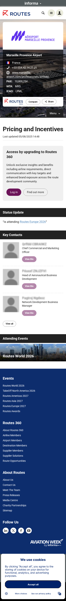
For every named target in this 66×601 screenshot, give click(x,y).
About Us (8, 479)
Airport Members (12, 440)
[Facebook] (21, 530)
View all (9, 323)
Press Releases (11, 495)
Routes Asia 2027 (13, 401)
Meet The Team (11, 490)
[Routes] (16, 13)
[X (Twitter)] (13, 530)
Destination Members (15, 445)
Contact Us (9, 484)
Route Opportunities (14, 460)
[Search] (43, 13)
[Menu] (51, 13)
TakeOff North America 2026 (19, 390)
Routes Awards (11, 411)
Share (51, 101)
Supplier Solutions (13, 455)
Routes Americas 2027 (15, 395)
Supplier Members (13, 450)
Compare (33, 102)
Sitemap (7, 510)
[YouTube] (29, 530)
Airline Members (12, 435)
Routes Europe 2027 (14, 406)
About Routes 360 (13, 430)
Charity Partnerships (14, 505)
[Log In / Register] (59, 13)
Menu (53, 113)
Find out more (35, 192)
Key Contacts (12, 235)
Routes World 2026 (13, 385)
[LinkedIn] (6, 530)
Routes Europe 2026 (33, 222)
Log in (14, 192)
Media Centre (10, 500)
